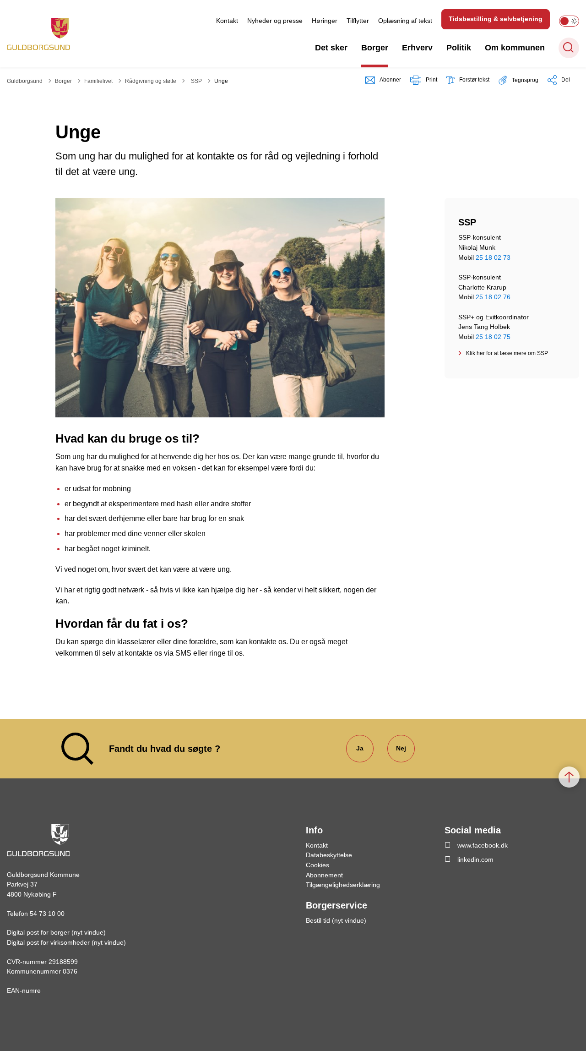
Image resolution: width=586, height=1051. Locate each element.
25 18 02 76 (493, 297)
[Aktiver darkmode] (569, 21)
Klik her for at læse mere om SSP (507, 353)
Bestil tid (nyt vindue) (336, 920)
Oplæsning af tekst (405, 20)
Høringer (324, 20)
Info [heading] (314, 830)
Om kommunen (515, 47)
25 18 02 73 (493, 257)
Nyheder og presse (275, 20)
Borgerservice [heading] (336, 905)
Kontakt (227, 20)
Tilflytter (358, 20)
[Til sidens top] (569, 777)
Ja (360, 748)
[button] (518, 80)
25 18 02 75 (493, 336)
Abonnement (324, 875)
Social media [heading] (473, 830)
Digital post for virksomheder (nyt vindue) (66, 942)
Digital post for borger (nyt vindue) (56, 932)
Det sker (331, 47)
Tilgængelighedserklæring (343, 884)
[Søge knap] (569, 48)
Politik (458, 47)
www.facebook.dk (482, 845)
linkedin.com (475, 859)
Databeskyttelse (329, 855)
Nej (401, 748)
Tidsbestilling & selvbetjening (496, 18)
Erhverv (417, 47)
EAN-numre (24, 990)
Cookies (317, 865)
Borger (374, 47)
